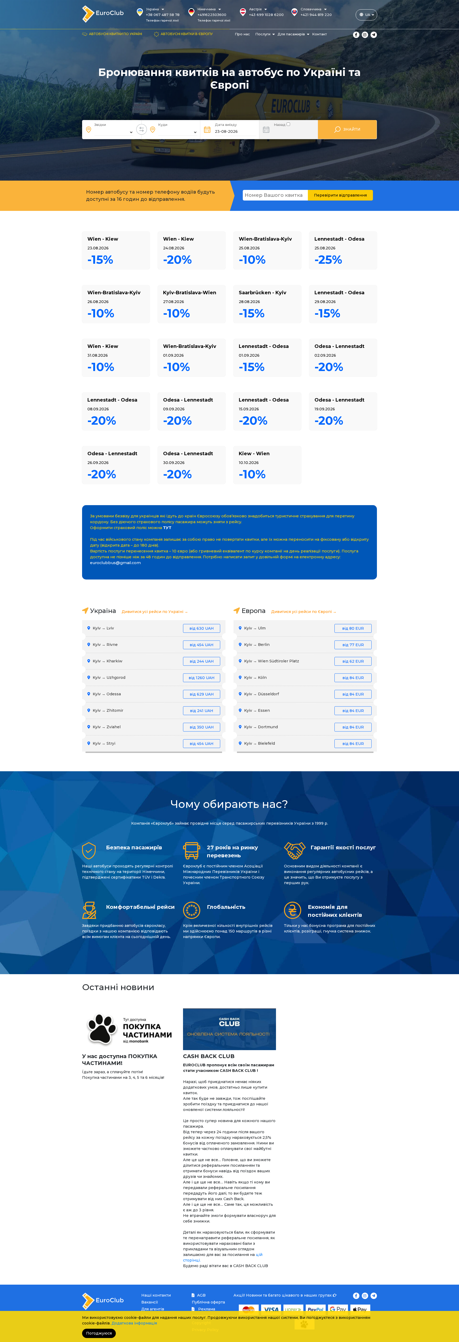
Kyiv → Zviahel (153, 727)
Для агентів (152, 1309)
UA (367, 14)
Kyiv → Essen (303, 710)
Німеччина (207, 9)
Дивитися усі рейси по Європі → (304, 611)
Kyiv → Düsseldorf (303, 694)
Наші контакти (156, 1295)
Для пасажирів (291, 34)
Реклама (206, 1309)
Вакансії (149, 1302)
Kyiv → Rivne (153, 644)
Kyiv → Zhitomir (152, 710)
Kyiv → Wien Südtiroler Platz (303, 661)
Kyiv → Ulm (303, 628)
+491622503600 (212, 14)
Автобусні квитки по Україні (115, 34)
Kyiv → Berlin (303, 644)
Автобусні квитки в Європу (187, 34)
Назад (280, 124)
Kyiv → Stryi (153, 743)
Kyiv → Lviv (153, 628)
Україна (152, 9)
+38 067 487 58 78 (163, 14)
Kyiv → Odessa (153, 694)
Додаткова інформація (134, 1323)
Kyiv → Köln (303, 677)
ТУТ (167, 527)
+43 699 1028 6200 (266, 14)
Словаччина (311, 9)
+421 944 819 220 (316, 14)
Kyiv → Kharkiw (153, 661)
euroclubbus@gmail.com (115, 562)
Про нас (242, 34)
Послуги (262, 34)
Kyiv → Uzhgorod (153, 677)
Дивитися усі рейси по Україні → (155, 611)
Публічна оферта (208, 1302)
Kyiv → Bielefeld (303, 743)
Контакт (319, 34)
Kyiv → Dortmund (303, 727)
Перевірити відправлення (340, 195)
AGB (201, 1295)
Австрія (255, 9)
